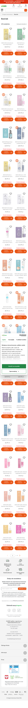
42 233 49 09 (14, 631)
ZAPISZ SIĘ (21, 588)
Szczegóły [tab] (11, 339)
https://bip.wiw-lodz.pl (11, 684)
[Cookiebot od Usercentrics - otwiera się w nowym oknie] (19, 335)
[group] (14, 2)
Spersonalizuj (13, 371)
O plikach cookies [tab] (21, 339)
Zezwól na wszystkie (14, 366)
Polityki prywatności (18, 600)
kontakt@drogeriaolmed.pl (14, 638)
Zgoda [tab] (4, 339)
